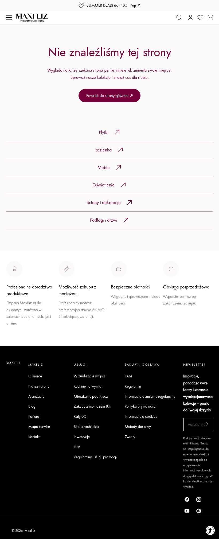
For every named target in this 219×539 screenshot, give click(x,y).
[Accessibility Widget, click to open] (210, 530)
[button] (9, 18)
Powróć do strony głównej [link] (107, 95)
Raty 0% (80, 416)
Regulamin (133, 386)
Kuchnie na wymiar (88, 386)
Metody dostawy (138, 426)
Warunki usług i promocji (78, 328)
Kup (133, 5)
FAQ (128, 375)
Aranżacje (36, 396)
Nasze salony (122, 315)
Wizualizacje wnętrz (89, 375)
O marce (13, 342)
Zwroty (130, 436)
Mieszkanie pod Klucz (91, 396)
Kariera (33, 416)
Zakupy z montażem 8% (92, 406)
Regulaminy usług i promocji (95, 456)
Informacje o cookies (141, 416)
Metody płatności (177, 322)
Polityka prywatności (140, 406)
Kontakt (34, 436)
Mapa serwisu (39, 426)
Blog (32, 406)
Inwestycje (82, 436)
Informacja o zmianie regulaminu (150, 396)
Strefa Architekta (86, 426)
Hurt (77, 446)
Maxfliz (30, 530)
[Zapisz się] (206, 424)
